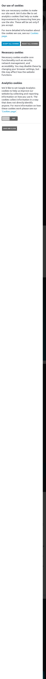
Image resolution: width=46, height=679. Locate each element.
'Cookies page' (9, 111)
